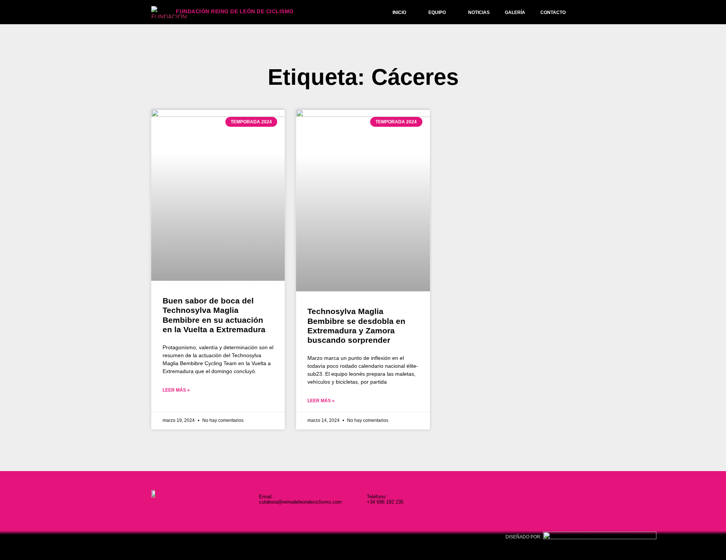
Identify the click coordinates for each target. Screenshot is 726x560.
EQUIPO (437, 12)
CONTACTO (553, 12)
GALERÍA (515, 12)
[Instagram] (509, 499)
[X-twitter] (540, 499)
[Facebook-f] (524, 499)
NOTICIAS (479, 12)
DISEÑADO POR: (523, 537)
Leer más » (176, 390)
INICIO (399, 12)
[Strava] (571, 499)
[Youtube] (555, 499)
